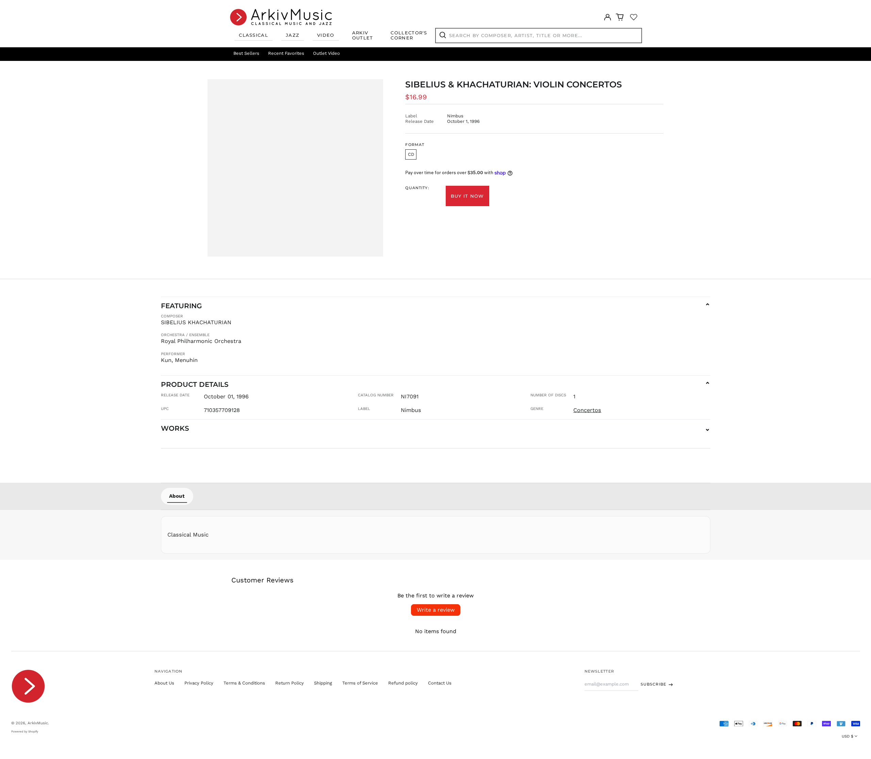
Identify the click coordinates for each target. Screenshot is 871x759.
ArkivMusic (38, 723)
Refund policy (403, 683)
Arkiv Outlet (362, 35)
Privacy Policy (198, 683)
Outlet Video (326, 53)
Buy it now (467, 196)
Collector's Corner (409, 35)
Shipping (323, 683)
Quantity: (417, 188)
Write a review (436, 610)
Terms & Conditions (244, 683)
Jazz (292, 35)
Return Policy (289, 683)
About (177, 496)
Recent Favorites (286, 53)
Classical (253, 35)
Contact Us (439, 683)
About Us (164, 683)
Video (325, 35)
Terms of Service (360, 683)
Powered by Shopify (24, 731)
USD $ (847, 736)
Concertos (587, 410)
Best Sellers (246, 53)
